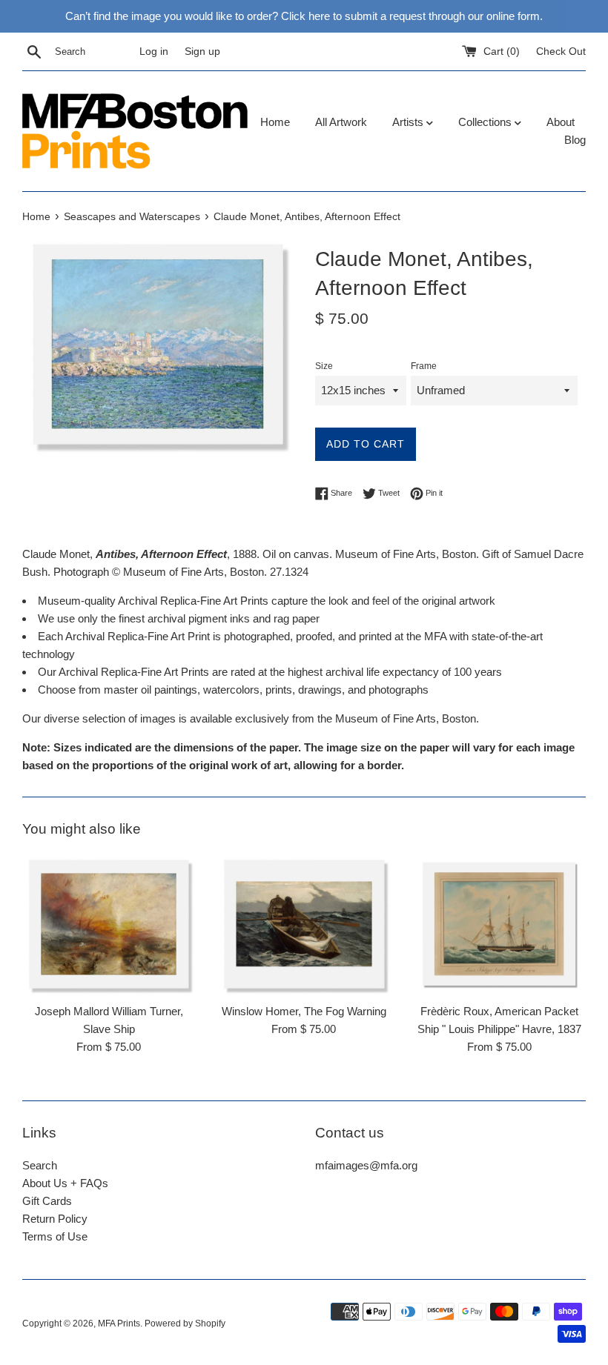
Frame (424, 366)
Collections (486, 122)
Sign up (202, 51)
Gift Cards (47, 1201)
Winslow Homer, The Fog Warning (304, 1011)
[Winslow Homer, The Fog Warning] (303, 923)
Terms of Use (54, 1236)
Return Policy (54, 1218)
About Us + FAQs (65, 1183)
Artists (409, 122)
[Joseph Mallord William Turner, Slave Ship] (108, 923)
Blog (575, 139)
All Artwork (341, 122)
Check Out (561, 51)
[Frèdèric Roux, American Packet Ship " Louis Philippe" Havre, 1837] (499, 923)
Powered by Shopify (185, 1323)
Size (324, 366)
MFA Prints (119, 1323)
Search (39, 1165)
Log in (153, 51)
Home (275, 122)
